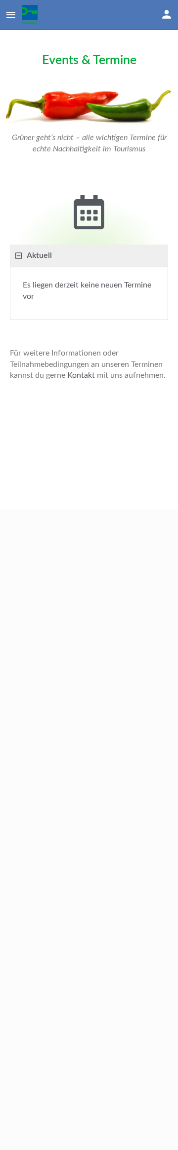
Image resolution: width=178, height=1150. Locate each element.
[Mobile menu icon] (11, 15)
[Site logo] (31, 15)
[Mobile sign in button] (166, 14)
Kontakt (81, 375)
